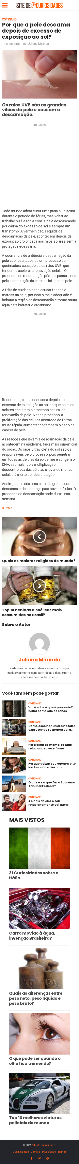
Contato (35, 1151)
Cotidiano (9, 19)
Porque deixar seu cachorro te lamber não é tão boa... (52, 765)
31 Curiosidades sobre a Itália (34, 875)
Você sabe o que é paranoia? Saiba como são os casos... (50, 709)
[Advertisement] (39, 167)
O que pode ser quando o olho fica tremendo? (35, 1061)
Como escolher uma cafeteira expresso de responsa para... (51, 728)
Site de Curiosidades (44, 1145)
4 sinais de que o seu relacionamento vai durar (48, 803)
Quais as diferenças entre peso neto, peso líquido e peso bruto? (35, 998)
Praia (8, 508)
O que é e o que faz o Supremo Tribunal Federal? (51, 784)
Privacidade (49, 1151)
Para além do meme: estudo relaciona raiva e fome (50, 746)
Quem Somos (21, 1151)
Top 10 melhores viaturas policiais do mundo (35, 1120)
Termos (62, 1151)
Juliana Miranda (38, 44)
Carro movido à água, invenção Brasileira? (32, 935)
